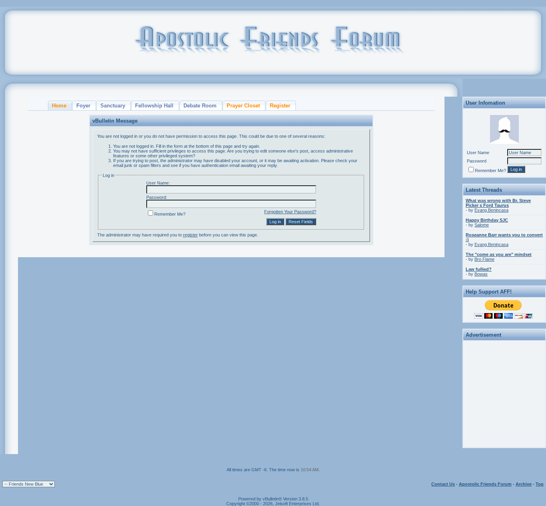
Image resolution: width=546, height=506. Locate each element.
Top (540, 484)
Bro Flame (484, 259)
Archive (524, 484)
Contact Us (443, 484)
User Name (478, 152)
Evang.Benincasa (491, 210)
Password (476, 161)
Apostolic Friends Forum (485, 484)
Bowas (481, 274)
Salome (481, 224)
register (190, 234)
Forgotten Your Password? (290, 211)
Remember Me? (169, 214)
